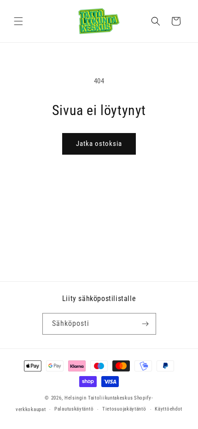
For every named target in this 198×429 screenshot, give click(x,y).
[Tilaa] (145, 324)
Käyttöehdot (168, 409)
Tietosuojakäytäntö (124, 409)
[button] (18, 21)
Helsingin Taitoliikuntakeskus (98, 398)
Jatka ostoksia (99, 143)
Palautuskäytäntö (73, 409)
